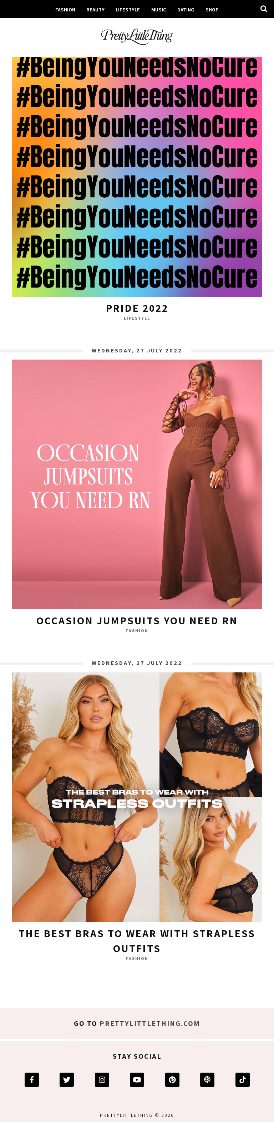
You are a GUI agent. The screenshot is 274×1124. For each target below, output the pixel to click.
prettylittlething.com (150, 1023)
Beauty (95, 9)
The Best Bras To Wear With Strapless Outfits (137, 940)
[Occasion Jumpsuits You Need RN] (137, 486)
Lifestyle (128, 9)
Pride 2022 (137, 308)
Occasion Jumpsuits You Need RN (137, 620)
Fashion (65, 9)
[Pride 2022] (137, 173)
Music (158, 9)
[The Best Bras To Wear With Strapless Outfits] (137, 799)
